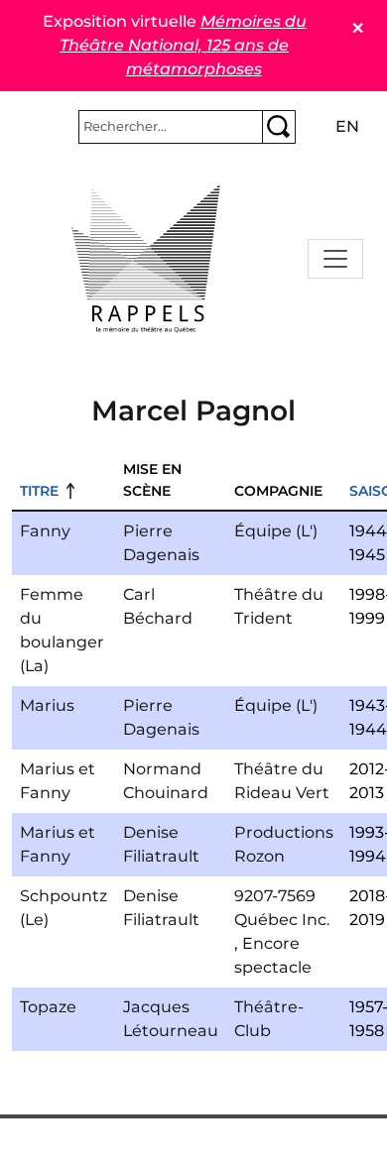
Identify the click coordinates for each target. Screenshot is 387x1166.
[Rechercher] (279, 127)
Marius (47, 705)
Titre (39, 491)
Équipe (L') (276, 531)
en (347, 126)
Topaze (48, 1006)
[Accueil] (145, 258)
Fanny (45, 531)
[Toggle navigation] (335, 259)
